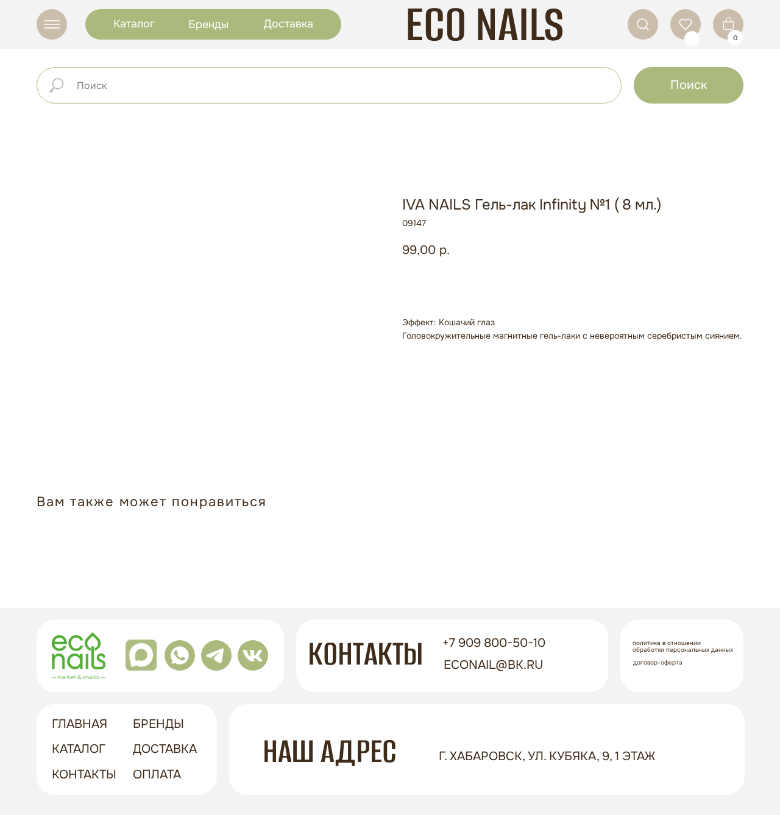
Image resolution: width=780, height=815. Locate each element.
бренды (158, 724)
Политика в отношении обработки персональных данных (683, 646)
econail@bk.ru (494, 664)
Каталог (134, 23)
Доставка (288, 23)
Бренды (208, 24)
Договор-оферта (657, 662)
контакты (84, 774)
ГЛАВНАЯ (79, 724)
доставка (165, 749)
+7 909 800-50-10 (493, 643)
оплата (157, 774)
